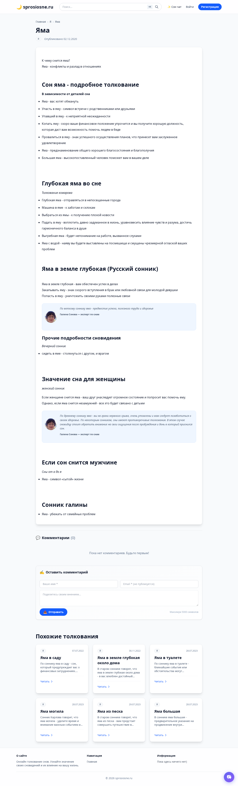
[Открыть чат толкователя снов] (229, 777)
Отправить (53, 612)
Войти (190, 7)
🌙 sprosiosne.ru (34, 7)
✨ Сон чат (174, 7)
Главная (41, 21)
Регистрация (210, 7)
